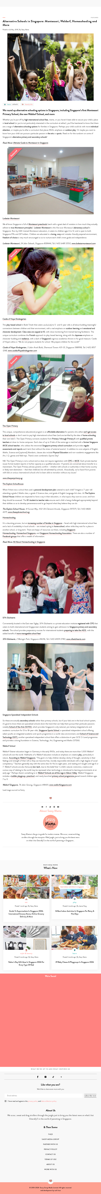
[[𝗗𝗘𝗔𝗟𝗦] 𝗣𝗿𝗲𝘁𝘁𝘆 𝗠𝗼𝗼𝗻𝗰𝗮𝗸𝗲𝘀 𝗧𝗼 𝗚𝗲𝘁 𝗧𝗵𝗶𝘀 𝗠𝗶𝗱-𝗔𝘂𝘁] (75, 994)
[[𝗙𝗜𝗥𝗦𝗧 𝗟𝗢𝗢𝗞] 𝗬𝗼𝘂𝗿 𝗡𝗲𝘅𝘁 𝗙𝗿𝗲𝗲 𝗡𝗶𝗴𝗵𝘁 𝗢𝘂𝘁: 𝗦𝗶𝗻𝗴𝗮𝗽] (25, 1051)
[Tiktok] (53, 1077)
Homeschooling (9, 517)
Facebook (7, 536)
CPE (70, 460)
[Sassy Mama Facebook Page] (37, 1077)
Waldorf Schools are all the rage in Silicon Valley (57, 773)
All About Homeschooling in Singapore (29, 542)
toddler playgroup (18, 776)
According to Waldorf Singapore (22, 757)
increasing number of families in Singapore (45, 523)
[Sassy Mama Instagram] (45, 1077)
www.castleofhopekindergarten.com (22, 350)
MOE (77, 460)
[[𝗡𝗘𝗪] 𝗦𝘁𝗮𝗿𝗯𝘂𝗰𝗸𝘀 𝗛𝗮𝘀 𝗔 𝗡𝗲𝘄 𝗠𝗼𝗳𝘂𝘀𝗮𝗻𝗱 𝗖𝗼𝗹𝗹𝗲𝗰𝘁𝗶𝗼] (75, 1022)
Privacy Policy (50, 1149)
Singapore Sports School (49, 730)
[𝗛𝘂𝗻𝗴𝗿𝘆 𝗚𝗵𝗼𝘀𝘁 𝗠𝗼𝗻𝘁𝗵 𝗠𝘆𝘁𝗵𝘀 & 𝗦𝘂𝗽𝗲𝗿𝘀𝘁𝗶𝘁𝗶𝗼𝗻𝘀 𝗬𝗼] (75, 1051)
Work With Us (50, 1169)
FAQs (50, 1134)
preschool (30, 776)
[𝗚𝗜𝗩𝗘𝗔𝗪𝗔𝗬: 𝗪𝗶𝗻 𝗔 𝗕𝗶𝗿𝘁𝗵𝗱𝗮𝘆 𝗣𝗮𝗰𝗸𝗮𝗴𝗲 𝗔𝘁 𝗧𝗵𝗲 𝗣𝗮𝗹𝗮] (25, 1022)
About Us (50, 1164)
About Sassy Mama (50, 811)
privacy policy (33, 1101)
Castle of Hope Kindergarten (14, 319)
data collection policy (49, 1101)
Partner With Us (50, 1144)
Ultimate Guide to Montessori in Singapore (30, 142)
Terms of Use (50, 1159)
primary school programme (63, 776)
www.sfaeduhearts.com (75, 639)
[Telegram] (61, 1077)
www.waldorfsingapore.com (60, 784)
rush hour (57, 1190)
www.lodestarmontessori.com (83, 243)
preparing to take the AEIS (75, 630)
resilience (25, 338)
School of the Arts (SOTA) (20, 727)
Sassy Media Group (50, 1139)
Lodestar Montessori (11, 218)
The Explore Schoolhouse (13, 483)
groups (14, 536)
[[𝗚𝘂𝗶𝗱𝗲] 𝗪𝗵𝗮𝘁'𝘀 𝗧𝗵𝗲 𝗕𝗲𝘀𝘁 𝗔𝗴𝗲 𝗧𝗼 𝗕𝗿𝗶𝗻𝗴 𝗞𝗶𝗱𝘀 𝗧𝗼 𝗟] (25, 994)
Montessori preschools (38, 224)
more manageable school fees (29, 633)
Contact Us (50, 1154)
